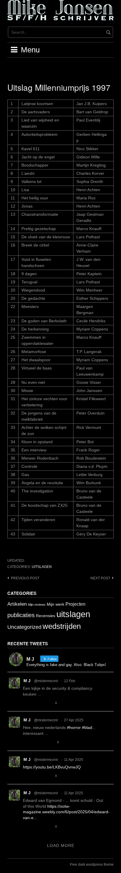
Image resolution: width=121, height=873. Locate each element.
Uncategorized (24, 627)
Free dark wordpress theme (92, 864)
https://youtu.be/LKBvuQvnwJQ (52, 767)
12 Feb (69, 681)
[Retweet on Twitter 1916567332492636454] (36, 742)
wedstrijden (62, 626)
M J (27, 680)
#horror (74, 727)
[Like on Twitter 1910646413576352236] (48, 827)
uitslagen (42, 567)
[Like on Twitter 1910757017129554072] (48, 776)
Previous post (25, 578)
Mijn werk (55, 604)
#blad (87, 727)
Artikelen (17, 604)
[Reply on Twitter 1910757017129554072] (26, 776)
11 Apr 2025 (73, 760)
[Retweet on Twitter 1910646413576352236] (36, 827)
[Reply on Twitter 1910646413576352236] (26, 827)
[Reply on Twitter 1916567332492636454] (26, 742)
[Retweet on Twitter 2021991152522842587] (36, 703)
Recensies (45, 615)
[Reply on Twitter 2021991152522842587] (26, 703)
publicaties (21, 615)
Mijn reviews (37, 604)
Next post (100, 578)
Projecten (75, 604)
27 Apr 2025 (73, 720)
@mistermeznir (46, 681)
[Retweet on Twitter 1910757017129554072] (36, 776)
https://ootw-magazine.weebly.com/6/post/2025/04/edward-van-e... (66, 812)
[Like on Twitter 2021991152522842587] (48, 703)
